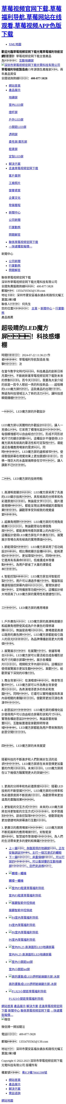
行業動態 (15, 227)
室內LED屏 (16, 104)
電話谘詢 (15, 1093)
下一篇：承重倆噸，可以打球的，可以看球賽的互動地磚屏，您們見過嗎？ (37, 862)
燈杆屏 (13, 112)
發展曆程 (15, 205)
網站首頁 (15, 85)
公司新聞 (15, 220)
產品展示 (15, 90)
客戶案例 (15, 175)
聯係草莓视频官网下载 (23, 242)
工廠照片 (15, 183)
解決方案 (15, 163)
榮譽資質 (15, 190)
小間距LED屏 (17, 127)
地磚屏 (13, 97)
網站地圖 (7, 1100)
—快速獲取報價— (20, 246)
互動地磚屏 (26, 60)
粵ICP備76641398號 (34, 1072)
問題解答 (15, 234)
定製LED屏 (16, 156)
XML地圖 (15, 44)
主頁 (34, 308)
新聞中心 (15, 212)
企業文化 (15, 197)
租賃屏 (13, 149)
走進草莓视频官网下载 (23, 168)
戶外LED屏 (16, 119)
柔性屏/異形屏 (18, 141)
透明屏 (13, 134)
